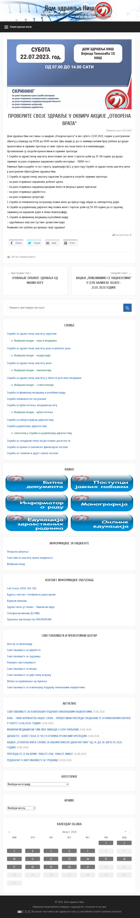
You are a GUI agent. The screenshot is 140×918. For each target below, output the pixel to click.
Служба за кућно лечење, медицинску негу (32, 405)
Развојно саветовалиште (21, 662)
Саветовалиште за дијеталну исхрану (29, 675)
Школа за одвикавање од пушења (27, 681)
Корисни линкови (16, 600)
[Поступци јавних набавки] (102, 477)
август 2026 (69, 832)
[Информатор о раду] (36, 496)
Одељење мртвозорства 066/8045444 (29, 619)
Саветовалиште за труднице (24, 656)
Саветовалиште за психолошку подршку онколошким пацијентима (46, 687)
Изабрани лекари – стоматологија (34, 385)
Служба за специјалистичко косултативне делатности (38, 440)
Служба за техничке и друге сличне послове (32, 453)
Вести (15, 256)
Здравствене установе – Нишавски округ (31, 607)
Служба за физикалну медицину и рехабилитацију (36, 392)
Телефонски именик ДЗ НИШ (23, 613)
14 (88, 859)
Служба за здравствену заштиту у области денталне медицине (44, 378)
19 (51, 867)
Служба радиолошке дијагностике (27, 426)
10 (14, 859)
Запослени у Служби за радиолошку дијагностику (43, 433)
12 (51, 859)
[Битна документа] (36, 477)
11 (32, 859)
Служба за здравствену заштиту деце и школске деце (39, 348)
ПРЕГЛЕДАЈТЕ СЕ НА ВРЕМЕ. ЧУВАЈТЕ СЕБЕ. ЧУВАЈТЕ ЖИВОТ (40, 754)
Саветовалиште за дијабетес (24, 650)
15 (106, 859)
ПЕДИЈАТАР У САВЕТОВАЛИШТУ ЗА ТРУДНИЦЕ (32, 760)
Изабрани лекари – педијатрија (32, 355)
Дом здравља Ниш (69, 8)
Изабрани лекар (16, 564)
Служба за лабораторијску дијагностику (30, 419)
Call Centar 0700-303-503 (21, 588)
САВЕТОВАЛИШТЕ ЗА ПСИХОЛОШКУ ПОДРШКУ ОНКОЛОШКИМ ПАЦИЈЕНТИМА (49, 711)
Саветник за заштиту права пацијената (30, 557)
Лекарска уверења (18, 551)
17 (14, 867)
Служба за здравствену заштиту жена (29, 363)
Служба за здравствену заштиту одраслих (32, 333)
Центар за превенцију (19, 644)
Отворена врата (27, 256)
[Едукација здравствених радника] (36, 516)
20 (69, 867)
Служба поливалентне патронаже (26, 399)
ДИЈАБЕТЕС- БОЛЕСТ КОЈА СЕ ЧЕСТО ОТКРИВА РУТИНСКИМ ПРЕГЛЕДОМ (47, 736)
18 (32, 867)
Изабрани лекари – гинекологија (32, 370)
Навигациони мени (21, 26)
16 (124, 859)
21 (88, 867)
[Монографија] (102, 496)
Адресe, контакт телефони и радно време (31, 594)
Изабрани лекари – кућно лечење (33, 412)
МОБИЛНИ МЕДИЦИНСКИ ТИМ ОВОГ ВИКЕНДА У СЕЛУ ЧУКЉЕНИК (43, 729)
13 (69, 859)
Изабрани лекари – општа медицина (35, 340)
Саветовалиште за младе (22, 668)
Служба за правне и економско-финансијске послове (37, 447)
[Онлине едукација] (102, 516)
